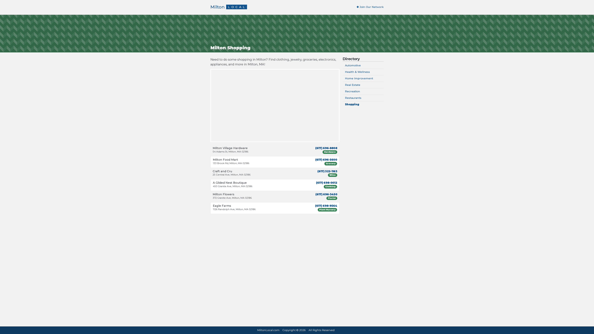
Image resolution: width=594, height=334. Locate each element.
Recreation (352, 91)
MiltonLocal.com (268, 330)
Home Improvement (359, 78)
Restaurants (353, 97)
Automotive (353, 65)
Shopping (352, 104)
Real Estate (352, 84)
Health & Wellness (357, 71)
